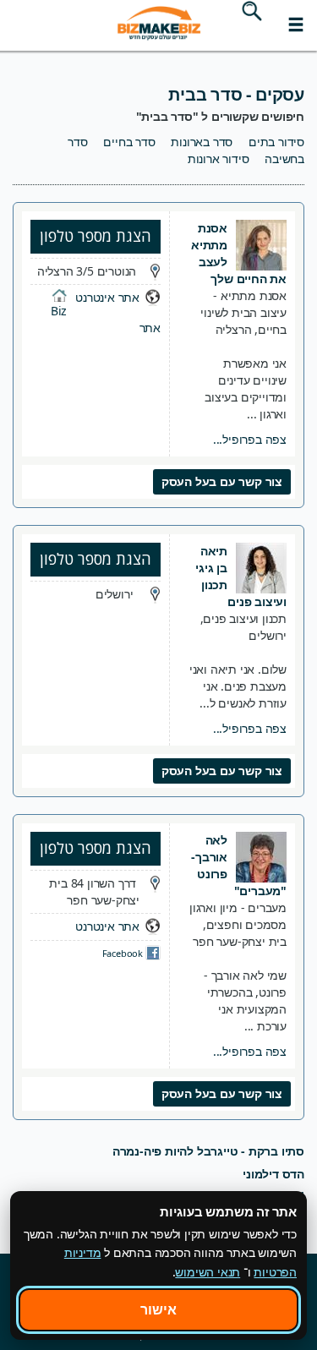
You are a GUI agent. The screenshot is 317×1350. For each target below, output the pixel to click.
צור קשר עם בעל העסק (221, 481)
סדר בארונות (201, 142)
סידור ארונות (218, 158)
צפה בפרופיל (250, 439)
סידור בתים (276, 142)
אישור (158, 1309)
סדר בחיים (129, 142)
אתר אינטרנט (107, 297)
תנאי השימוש (207, 1272)
